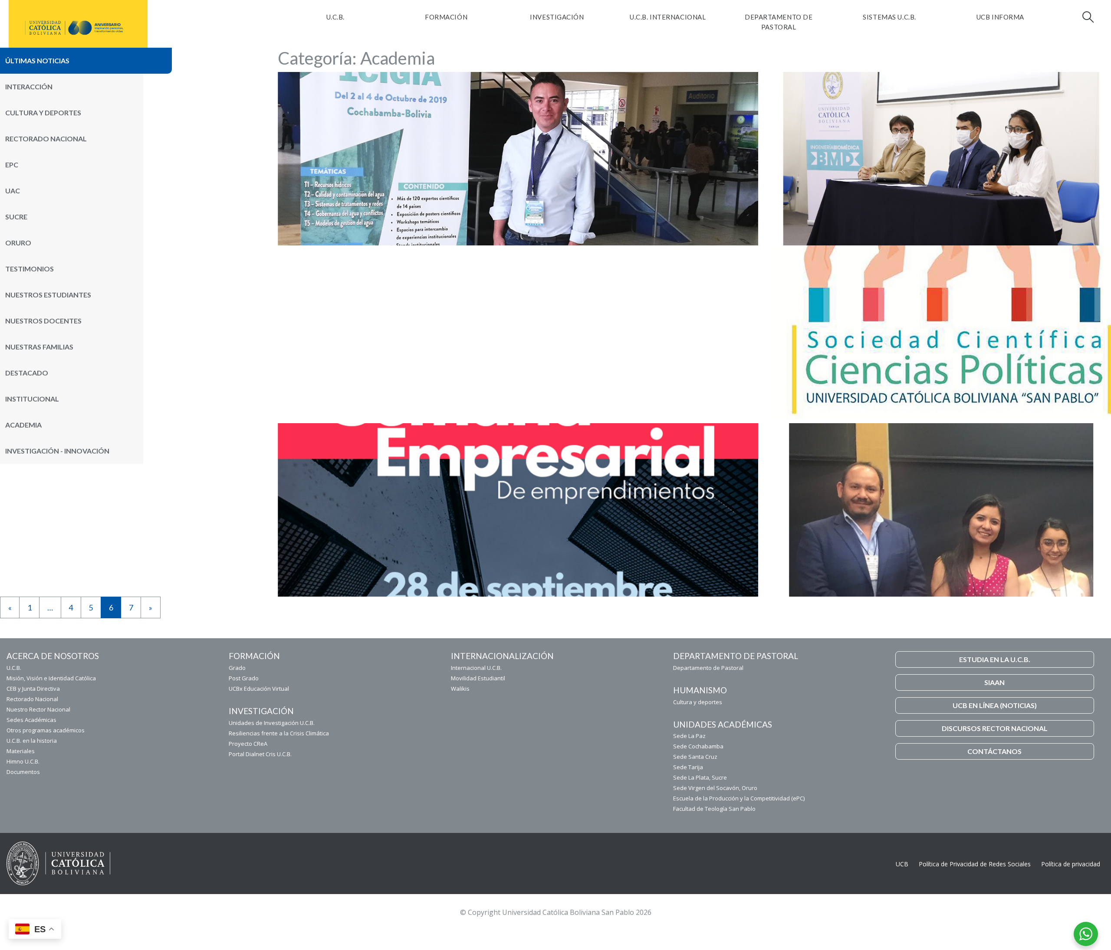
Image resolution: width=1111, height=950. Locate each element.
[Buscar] (1087, 17)
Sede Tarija (688, 767)
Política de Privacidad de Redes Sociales (975, 864)
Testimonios (29, 268)
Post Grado (244, 678)
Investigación (557, 17)
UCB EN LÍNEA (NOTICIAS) (995, 705)
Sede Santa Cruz (695, 757)
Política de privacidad (1070, 864)
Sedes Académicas (31, 720)
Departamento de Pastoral (778, 22)
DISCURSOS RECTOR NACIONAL (995, 728)
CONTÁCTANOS (994, 751)
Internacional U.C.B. (476, 668)
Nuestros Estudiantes (48, 295)
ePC (11, 164)
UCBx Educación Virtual (259, 688)
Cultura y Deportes (43, 112)
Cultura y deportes (697, 702)
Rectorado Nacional (46, 138)
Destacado (26, 373)
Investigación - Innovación (57, 451)
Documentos (23, 772)
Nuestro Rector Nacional (38, 709)
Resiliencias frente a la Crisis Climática (279, 733)
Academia (23, 425)
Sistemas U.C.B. (889, 17)
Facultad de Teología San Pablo (714, 809)
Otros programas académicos (46, 730)
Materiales (21, 751)
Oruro (18, 242)
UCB (902, 864)
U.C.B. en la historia (32, 740)
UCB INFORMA (1000, 17)
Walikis (460, 688)
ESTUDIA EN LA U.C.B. (994, 659)
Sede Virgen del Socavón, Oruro (715, 788)
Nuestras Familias (39, 347)
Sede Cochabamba (698, 746)
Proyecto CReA (248, 744)
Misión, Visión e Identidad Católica (51, 678)
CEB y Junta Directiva (33, 688)
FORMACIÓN (446, 17)
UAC (12, 190)
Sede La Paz (689, 736)
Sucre (16, 216)
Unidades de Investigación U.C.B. (272, 723)
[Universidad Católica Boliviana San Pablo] (74, 28)
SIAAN (994, 682)
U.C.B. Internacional (668, 17)
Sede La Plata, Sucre (700, 777)
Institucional (32, 399)
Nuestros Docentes (43, 321)
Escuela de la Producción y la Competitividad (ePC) (739, 798)
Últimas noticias (37, 60)
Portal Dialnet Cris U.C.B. (260, 754)
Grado (237, 668)
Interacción (29, 86)
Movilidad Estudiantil (478, 678)
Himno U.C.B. (23, 761)
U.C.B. (335, 17)
